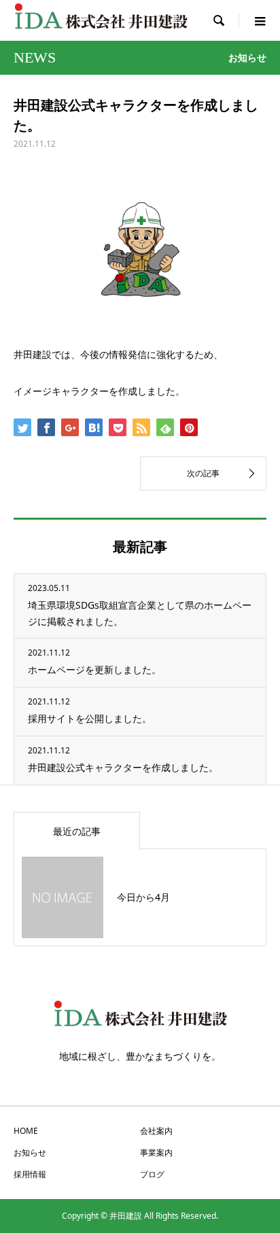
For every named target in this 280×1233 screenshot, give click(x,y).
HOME (26, 1131)
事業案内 (156, 1152)
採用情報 (30, 1174)
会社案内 (156, 1131)
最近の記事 (77, 831)
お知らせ (30, 1152)
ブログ (152, 1174)
